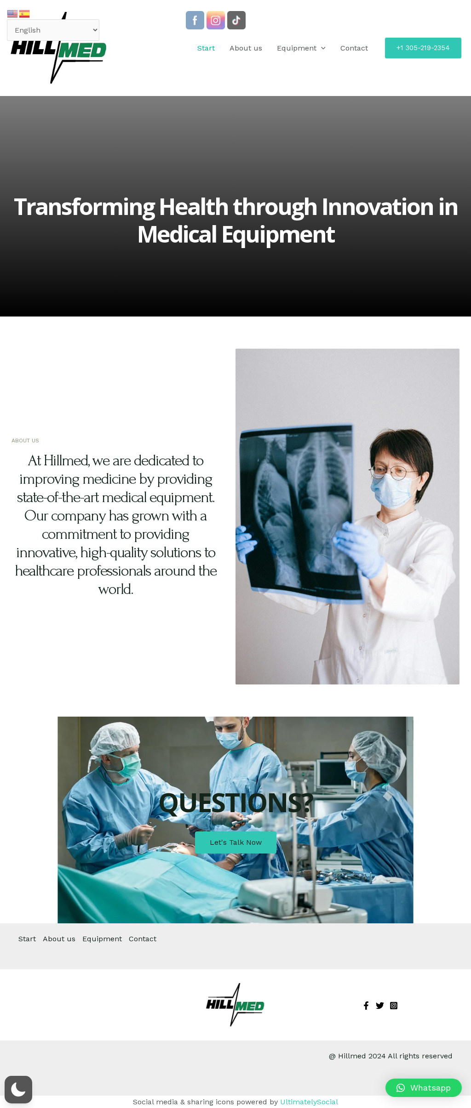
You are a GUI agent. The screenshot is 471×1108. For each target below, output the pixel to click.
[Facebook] (366, 1005)
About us (246, 48)
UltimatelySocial (309, 1101)
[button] (423, 1088)
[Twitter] (380, 1005)
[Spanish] (25, 13)
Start (206, 48)
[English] (13, 13)
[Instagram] (394, 1005)
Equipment (296, 48)
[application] (321, 48)
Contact (354, 48)
